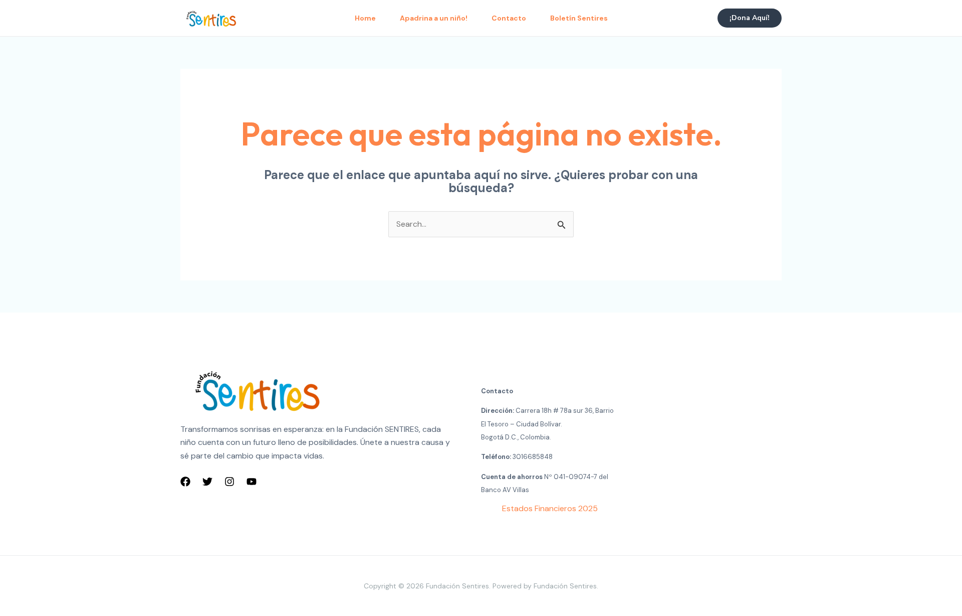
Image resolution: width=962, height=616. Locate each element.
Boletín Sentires (579, 18)
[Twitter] (207, 482)
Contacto (509, 18)
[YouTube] (252, 482)
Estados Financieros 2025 (550, 508)
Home (365, 18)
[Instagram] (229, 482)
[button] (749, 18)
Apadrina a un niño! (433, 18)
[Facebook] (185, 482)
